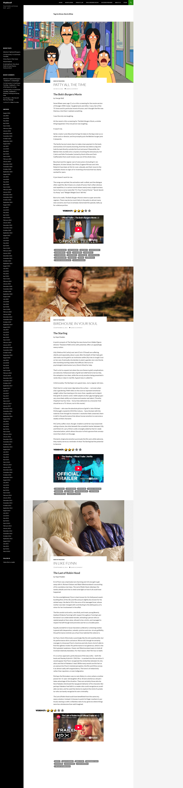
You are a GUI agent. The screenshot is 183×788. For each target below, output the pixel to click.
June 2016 (6, 424)
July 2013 (6, 513)
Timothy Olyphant (74, 493)
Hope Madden (71, 488)
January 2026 (7, 131)
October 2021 (7, 261)
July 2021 (6, 268)
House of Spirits (7, 61)
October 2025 (7, 138)
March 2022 (6, 248)
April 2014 (6, 490)
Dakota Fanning (68, 761)
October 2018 (7, 352)
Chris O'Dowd (59, 488)
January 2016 (7, 436)
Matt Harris (69, 491)
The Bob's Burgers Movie (62, 260)
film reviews (77, 252)
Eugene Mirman (60, 252)
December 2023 (7, 194)
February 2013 (7, 526)
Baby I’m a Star (15, 102)
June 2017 (6, 393)
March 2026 (6, 126)
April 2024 (6, 184)
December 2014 (7, 470)
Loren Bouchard (60, 257)
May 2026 (6, 121)
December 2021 (7, 256)
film (69, 252)
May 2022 (6, 243)
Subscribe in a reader (9, 562)
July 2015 (6, 452)
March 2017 (6, 401)
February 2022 (7, 250)
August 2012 (6, 541)
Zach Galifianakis (79, 260)
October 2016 (7, 414)
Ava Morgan (6, 98)
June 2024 (6, 179)
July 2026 (6, 115)
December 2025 (7, 133)
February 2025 (7, 159)
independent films (92, 761)
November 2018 (7, 350)
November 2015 (7, 442)
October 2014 (7, 475)
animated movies (60, 250)
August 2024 (6, 174)
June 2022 (6, 240)
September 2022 (7, 233)
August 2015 (6, 449)
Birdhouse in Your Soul (75, 323)
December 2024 (7, 164)
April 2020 (6, 307)
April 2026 (6, 123)
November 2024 (7, 166)
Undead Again (15, 80)
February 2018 (7, 373)
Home (60, 2)
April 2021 (6, 276)
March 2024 (6, 187)
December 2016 (7, 408)
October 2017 (7, 383)
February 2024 (7, 189)
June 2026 (6, 118)
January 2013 (7, 528)
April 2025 (6, 154)
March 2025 (6, 156)
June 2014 (6, 485)
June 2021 (6, 271)
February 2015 (7, 464)
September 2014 (7, 477)
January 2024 (7, 192)
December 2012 (7, 531)
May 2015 (6, 457)
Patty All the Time (69, 84)
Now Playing (69, 2)
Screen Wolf (90, 257)
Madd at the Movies (94, 488)
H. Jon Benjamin (60, 255)
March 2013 (6, 523)
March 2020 (6, 309)
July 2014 (6, 482)
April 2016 (6, 429)
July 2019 (6, 329)
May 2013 (6, 518)
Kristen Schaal (94, 255)
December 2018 (7, 347)
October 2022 (7, 230)
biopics (57, 761)
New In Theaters (59, 81)
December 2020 (7, 286)
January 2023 (7, 222)
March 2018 (6, 370)
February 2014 (7, 495)
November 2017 (7, 380)
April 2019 (6, 337)
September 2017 (7, 386)
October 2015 (7, 444)
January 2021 (7, 284)
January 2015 (7, 467)
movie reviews (69, 763)
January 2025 (7, 161)
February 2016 (7, 434)
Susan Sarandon (82, 763)
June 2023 (6, 210)
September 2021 (7, 263)
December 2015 (7, 439)
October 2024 (7, 169)
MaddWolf (72, 257)
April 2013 (6, 521)
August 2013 (6, 510)
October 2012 (7, 536)
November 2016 (7, 411)
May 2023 (6, 212)
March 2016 (6, 431)
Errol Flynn (79, 761)
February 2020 (7, 312)
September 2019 (7, 324)
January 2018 (7, 375)
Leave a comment (72, 89)
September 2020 (7, 294)
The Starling (94, 491)
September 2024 (7, 172)
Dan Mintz (84, 250)
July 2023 (6, 207)
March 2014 (6, 493)
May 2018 (6, 365)
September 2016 (7, 416)
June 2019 (6, 332)
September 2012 (7, 538)
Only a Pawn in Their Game (10, 59)
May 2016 (6, 426)
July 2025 (6, 146)
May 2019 (6, 335)
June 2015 (6, 454)
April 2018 (6, 368)
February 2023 (7, 220)
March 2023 (6, 217)
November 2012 (7, 533)
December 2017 (7, 378)
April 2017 (6, 398)
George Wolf (88, 252)
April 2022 (6, 245)
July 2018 (6, 360)
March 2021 (6, 279)
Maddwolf (7, 2)
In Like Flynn (65, 563)
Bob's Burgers (73, 250)
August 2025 (6, 143)
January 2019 (7, 345)
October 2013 (7, 505)
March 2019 (6, 340)
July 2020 (6, 299)
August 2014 (6, 480)
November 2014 (7, 472)
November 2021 (7, 258)
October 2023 (7, 200)
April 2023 (6, 215)
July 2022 (6, 238)
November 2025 (7, 136)
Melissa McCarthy (81, 491)
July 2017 (6, 391)
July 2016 (6, 421)
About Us (118, 2)
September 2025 (7, 141)
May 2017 (6, 396)
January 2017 (7, 406)
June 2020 (6, 301)
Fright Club (79, 2)
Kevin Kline (82, 255)
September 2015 (7, 447)
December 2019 (7, 317)
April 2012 (6, 549)
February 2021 (7, 281)
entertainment (95, 250)
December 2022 (7, 225)
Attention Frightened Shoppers (11, 52)
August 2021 (6, 266)
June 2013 (6, 515)
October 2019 (7, 322)
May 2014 (6, 487)
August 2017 (6, 388)
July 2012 (6, 543)
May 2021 (6, 273)
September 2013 (7, 508)
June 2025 (6, 149)
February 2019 (7, 342)
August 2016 (6, 419)
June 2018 (6, 363)
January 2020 (7, 314)
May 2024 (6, 182)
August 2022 (6, 235)
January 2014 (7, 498)
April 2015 (6, 459)
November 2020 (7, 289)
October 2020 (7, 291)
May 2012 (6, 546)
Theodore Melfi (60, 493)
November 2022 (7, 228)
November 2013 (7, 503)
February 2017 (7, 403)
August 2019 (6, 327)
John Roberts (72, 255)
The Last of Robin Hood (62, 766)
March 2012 (6, 551)
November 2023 (7, 197)
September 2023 (7, 202)
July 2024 (6, 177)
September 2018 (7, 355)
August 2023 (6, 205)
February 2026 (7, 128)
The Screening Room (92, 2)
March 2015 (6, 462)
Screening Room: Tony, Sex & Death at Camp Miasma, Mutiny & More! (11, 66)
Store (125, 2)
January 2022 (7, 253)
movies (81, 257)
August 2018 (6, 357)
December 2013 (7, 500)
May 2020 (6, 304)
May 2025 (6, 151)
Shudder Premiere (106, 2)
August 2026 (6, 113)
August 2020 (6, 296)
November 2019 (7, 319)
